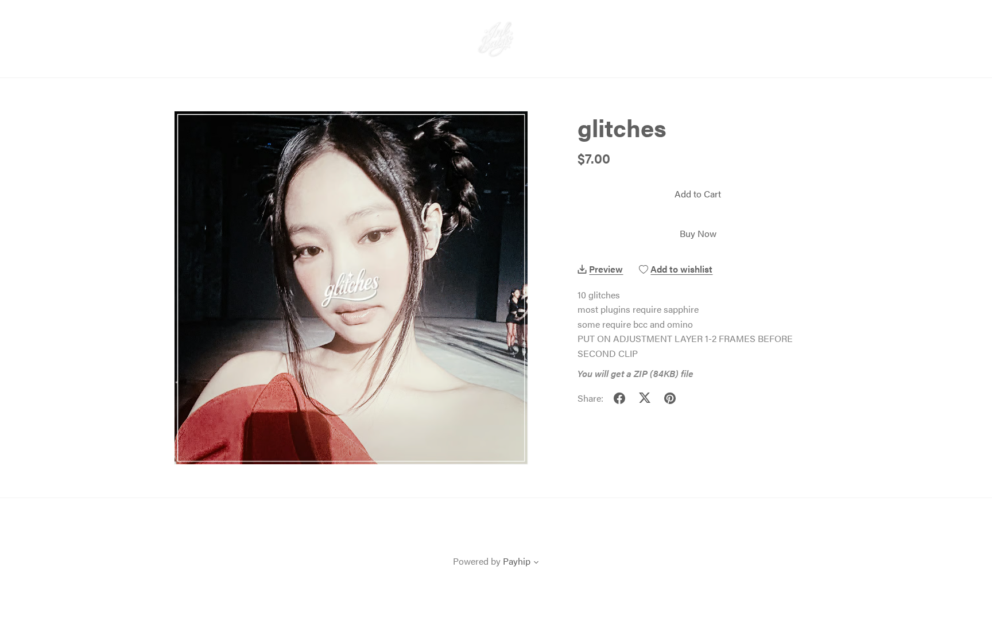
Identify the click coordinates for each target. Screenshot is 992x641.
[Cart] (944, 26)
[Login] (914, 23)
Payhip (516, 561)
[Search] (891, 25)
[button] (536, 563)
